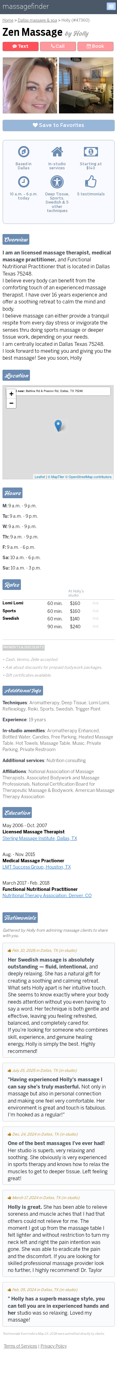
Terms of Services (20, 1346)
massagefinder (25, 8)
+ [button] (11, 394)
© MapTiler (56, 476)
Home (7, 20)
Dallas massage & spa (37, 20)
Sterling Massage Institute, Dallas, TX (39, 838)
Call (60, 46)
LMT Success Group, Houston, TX (36, 867)
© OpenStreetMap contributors (88, 476)
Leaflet (40, 476)
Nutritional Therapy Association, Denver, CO (47, 895)
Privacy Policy (54, 1346)
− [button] (11, 403)
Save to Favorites (61, 125)
